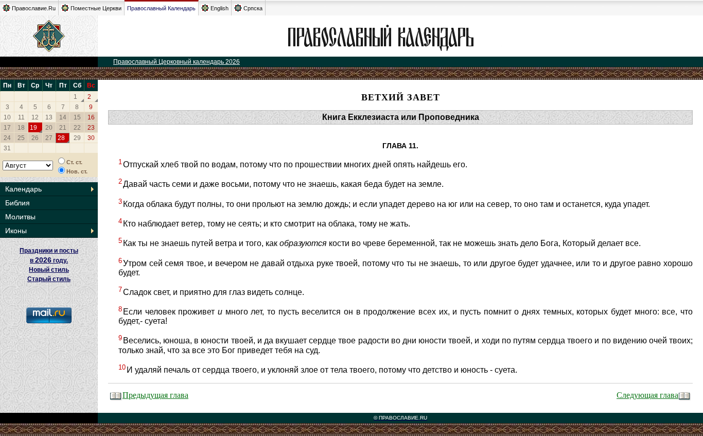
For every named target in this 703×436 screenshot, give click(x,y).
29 (77, 138)
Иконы (16, 230)
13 (48, 117)
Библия (17, 203)
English (219, 8)
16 (91, 117)
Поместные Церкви (96, 8)
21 (62, 127)
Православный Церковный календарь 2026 (176, 61)
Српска (252, 8)
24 (7, 138)
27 (48, 138)
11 (21, 117)
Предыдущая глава (155, 394)
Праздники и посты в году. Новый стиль (49, 260)
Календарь (23, 189)
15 (77, 117)
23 (91, 127)
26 (35, 138)
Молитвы (20, 217)
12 (35, 117)
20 (48, 127)
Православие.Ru (34, 8)
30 (91, 138)
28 (61, 138)
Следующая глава (647, 394)
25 (21, 138)
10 (7, 117)
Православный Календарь (161, 8)
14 (62, 117)
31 (7, 148)
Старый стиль (49, 279)
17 (7, 127)
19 (33, 127)
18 (21, 127)
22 (77, 127)
